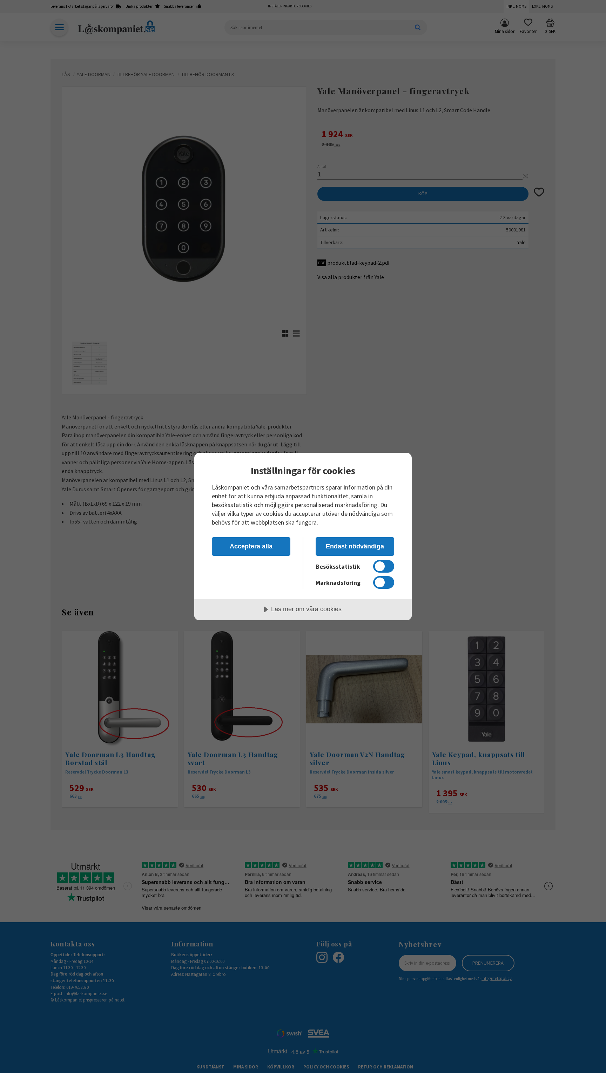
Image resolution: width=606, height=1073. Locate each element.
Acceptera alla (251, 546)
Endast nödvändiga (355, 546)
